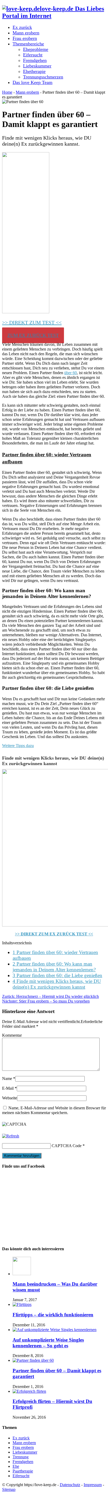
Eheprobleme (35, 49)
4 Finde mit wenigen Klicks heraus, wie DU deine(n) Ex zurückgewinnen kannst (57, 984)
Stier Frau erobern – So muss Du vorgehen (46, 1001)
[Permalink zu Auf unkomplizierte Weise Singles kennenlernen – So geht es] (54, 1329)
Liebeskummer (37, 65)
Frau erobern (25, 38)
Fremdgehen (35, 60)
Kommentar (12, 1035)
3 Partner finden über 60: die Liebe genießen (57, 975)
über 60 (70, 372)
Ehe (16, 1466)
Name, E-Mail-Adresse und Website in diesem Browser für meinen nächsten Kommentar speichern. (54, 1110)
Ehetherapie (34, 71)
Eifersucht (32, 54)
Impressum (93, 1484)
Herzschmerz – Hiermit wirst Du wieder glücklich (50, 996)
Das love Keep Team (32, 82)
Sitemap (8, 1489)
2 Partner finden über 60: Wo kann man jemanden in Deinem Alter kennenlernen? (54, 966)
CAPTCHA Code (67, 1145)
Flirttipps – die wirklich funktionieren (53, 1314)
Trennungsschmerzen (43, 77)
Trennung (21, 1457)
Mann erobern (26, 32)
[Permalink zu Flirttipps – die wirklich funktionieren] (22, 1304)
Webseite (9, 1098)
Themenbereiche (28, 43)
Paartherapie (23, 1471)
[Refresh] (10, 1136)
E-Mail (8, 1088)
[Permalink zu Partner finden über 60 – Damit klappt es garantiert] (33, 1360)
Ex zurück (22, 27)
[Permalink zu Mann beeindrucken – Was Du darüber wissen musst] (22, 1274)
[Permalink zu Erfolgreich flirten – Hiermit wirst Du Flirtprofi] (29, 1391)
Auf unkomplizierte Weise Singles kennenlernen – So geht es (48, 1342)
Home (7, 92)
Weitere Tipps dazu (18, 745)
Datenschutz (70, 1484)
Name (7, 1078)
